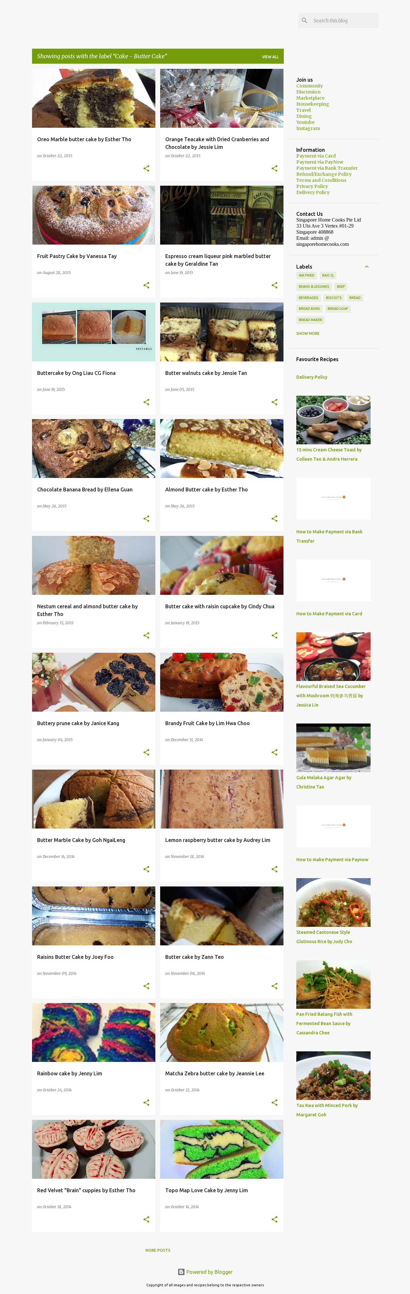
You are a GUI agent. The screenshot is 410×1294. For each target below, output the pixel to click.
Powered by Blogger (209, 1272)
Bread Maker (310, 320)
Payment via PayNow (319, 162)
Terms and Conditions (321, 180)
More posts (157, 1250)
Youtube (305, 122)
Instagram (308, 128)
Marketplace (310, 98)
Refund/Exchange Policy (324, 174)
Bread (355, 298)
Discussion (308, 92)
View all (270, 57)
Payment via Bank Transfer (327, 168)
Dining (304, 116)
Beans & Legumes (314, 286)
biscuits (334, 298)
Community (309, 86)
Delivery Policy (313, 192)
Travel (303, 110)
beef (341, 286)
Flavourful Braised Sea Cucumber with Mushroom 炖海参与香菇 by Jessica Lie (331, 696)
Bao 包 (328, 275)
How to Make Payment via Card (329, 613)
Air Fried (307, 275)
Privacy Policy (312, 186)
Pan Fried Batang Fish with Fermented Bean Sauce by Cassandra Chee (324, 1023)
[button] (146, 169)
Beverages (308, 298)
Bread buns (309, 309)
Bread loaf (338, 309)
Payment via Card (316, 156)
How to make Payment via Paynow (332, 859)
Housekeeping (312, 104)
